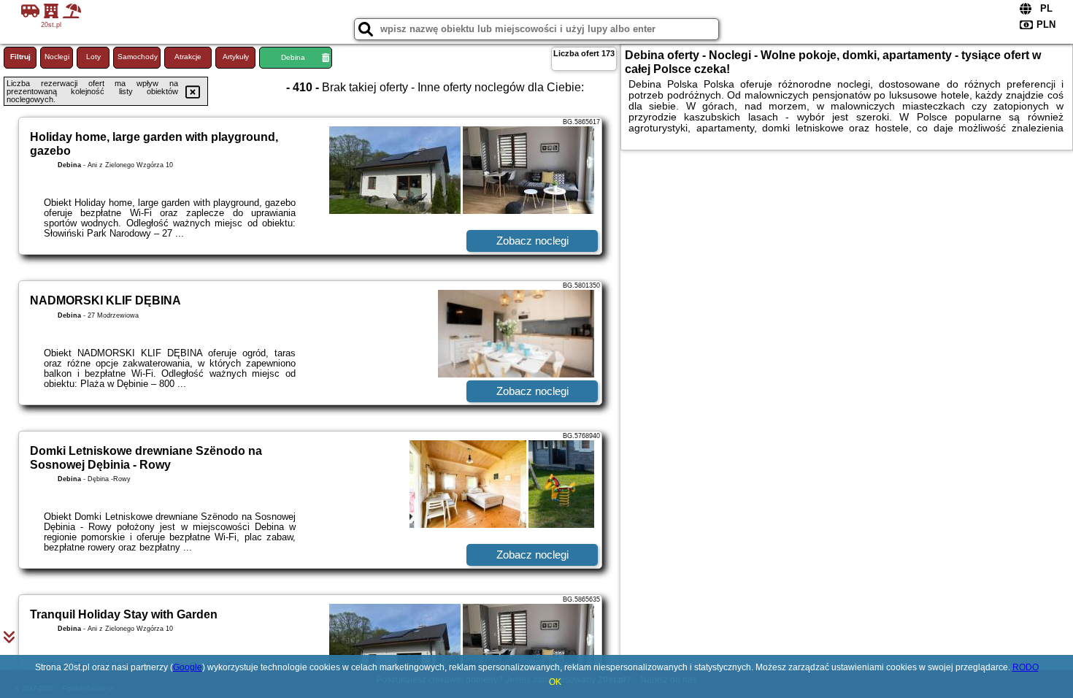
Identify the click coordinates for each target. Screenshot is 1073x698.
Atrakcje (187, 57)
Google (187, 667)
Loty (93, 57)
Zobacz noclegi (532, 240)
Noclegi (57, 57)
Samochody (138, 57)
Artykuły (236, 57)
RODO (1025, 667)
